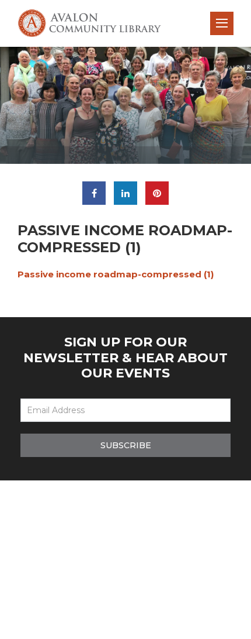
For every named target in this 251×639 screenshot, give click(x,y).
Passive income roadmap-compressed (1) (116, 274)
